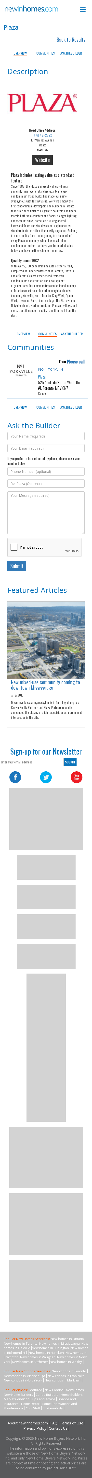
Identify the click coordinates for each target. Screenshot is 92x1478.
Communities (45, 53)
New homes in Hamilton (46, 1352)
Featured (35, 1390)
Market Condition (16, 1399)
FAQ (53, 1422)
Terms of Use (71, 1422)
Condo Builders (47, 1394)
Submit (16, 566)
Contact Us (58, 1428)
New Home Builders (18, 1394)
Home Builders (72, 1394)
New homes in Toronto (21, 1343)
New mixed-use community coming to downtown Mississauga (45, 684)
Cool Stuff (33, 1408)
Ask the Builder (71, 53)
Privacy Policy (34, 1428)
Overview (20, 53)
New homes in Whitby (66, 1361)
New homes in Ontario (67, 1339)
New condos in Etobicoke (66, 1376)
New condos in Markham (63, 1380)
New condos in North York (23, 1380)
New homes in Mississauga (59, 1343)
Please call (76, 361)
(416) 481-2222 (42, 135)
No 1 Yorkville (51, 369)
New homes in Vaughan (37, 1357)
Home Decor (30, 1403)
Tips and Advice (43, 1399)
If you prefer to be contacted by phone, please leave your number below (43, 461)
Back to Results (71, 39)
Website (42, 159)
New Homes (75, 1390)
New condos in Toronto (69, 1371)
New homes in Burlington (50, 1348)
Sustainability (53, 1408)
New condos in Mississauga (24, 1376)
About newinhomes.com (28, 1422)
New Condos (54, 1390)
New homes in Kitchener (30, 1361)
